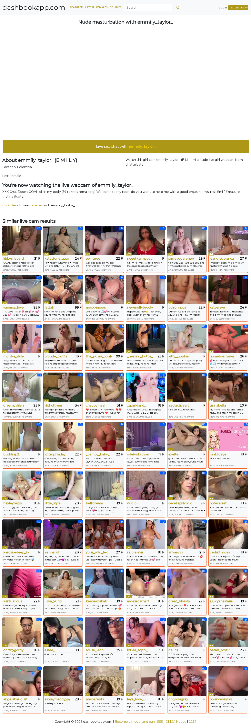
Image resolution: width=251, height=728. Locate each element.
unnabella (218, 405)
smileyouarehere (181, 258)
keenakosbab (96, 601)
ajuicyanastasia (221, 601)
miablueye (218, 454)
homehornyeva (222, 356)
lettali (49, 307)
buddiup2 (11, 454)
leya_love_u (136, 699)
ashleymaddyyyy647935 (57, 699)
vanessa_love (13, 307)
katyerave (217, 307)
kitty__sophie (178, 356)
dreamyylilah (13, 405)
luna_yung (53, 601)
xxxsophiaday (55, 454)
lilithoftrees (53, 405)
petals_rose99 (220, 650)
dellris (173, 650)
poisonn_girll (178, 307)
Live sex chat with (126, 146)
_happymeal (95, 405)
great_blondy (179, 601)
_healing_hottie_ (140, 356)
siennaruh (52, 552)
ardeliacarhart (138, 601)
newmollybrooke (140, 307)
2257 (192, 721)
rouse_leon (95, 650)
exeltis (173, 454)
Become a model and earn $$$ (139, 721)
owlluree (93, 258)
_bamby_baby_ (97, 454)
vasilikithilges (220, 552)
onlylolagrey (178, 699)
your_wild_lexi (97, 552)
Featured (76, 7)
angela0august (15, 699)
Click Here (10, 205)
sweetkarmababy (140, 258)
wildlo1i (132, 503)
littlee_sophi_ (137, 650)
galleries (36, 205)
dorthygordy (13, 650)
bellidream (94, 503)
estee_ (50, 650)
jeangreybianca (222, 258)
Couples (115, 7)
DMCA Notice (176, 721)
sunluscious (12, 601)
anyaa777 (176, 552)
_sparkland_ (136, 405)
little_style (53, 503)
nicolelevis (135, 552)
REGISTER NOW (238, 7)
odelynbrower (138, 454)
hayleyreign (12, 503)
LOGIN (223, 7)
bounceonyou (221, 699)
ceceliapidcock (180, 503)
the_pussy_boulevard (99, 356)
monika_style (13, 356)
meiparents (95, 699)
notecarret (218, 503)
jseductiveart (178, 405)
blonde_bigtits (56, 356)
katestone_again (57, 258)
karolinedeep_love (16, 552)
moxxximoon (96, 307)
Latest (89, 7)
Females (101, 7)
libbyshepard (13, 258)
